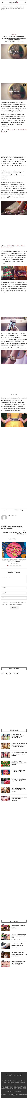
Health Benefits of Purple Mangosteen (18, 926)
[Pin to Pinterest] (20, 510)
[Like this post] (16, 510)
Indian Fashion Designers (13, 1082)
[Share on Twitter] (19, 510)
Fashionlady (12, 41)
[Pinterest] (14, 673)
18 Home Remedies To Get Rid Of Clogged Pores (18, 962)
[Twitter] (7, 673)
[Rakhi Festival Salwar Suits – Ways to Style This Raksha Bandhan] (5, 755)
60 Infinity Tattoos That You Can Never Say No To (19, 944)
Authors (18, 1080)
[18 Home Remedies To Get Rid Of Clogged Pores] (5, 964)
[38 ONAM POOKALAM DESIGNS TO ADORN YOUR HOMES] (5, 763)
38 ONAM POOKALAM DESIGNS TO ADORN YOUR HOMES (19, 763)
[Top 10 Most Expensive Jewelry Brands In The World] (5, 955)
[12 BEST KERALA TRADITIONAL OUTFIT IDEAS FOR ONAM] (5, 737)
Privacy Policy (14, 1084)
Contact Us (23, 1080)
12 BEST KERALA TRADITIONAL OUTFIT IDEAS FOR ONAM (18, 736)
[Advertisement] (14, 23)
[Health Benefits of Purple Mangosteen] (5, 928)
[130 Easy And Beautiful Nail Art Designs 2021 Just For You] (5, 937)
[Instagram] (10, 673)
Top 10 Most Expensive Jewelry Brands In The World (19, 953)
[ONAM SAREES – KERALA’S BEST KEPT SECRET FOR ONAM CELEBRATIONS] (5, 746)
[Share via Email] (22, 510)
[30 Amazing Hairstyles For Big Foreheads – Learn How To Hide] (5, 790)
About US (4, 1080)
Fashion (6, 7)
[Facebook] (3, 673)
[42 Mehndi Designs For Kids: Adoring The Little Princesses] (5, 799)
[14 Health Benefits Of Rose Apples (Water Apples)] (5, 781)
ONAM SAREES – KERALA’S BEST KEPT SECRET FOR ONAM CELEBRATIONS (19, 745)
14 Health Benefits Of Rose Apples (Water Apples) (19, 780)
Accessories (12, 7)
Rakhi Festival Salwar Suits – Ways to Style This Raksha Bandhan (19, 754)
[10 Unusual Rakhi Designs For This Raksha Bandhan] (14, 550)
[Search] (25, 2)
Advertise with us (11, 1080)
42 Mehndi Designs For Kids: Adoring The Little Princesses (19, 798)
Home (2, 7)
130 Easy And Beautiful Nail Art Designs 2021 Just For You (19, 936)
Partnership (22, 1082)
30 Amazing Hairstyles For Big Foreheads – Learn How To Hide (19, 790)
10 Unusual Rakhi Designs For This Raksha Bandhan (18, 771)
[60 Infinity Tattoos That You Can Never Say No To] (5, 946)
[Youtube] (17, 673)
